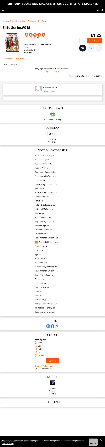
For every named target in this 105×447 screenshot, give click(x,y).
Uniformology (42, 283)
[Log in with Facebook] (52, 326)
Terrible (41, 355)
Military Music (41, 233)
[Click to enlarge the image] (12, 42)
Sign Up (49, 71)
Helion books (42, 196)
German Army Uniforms (46, 192)
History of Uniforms (44, 209)
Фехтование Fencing (45, 308)
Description (8, 58)
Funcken (39, 188)
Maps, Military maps (44, 221)
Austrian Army (41, 168)
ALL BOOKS (42, 159)
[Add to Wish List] (90, 48)
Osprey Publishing (48, 242)
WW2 (38, 295)
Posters (39, 250)
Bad (39, 352)
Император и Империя (46, 303)
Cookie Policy (8, 443)
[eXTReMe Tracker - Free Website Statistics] (52, 384)
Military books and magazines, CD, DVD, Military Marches (52, 4)
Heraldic (39, 201)
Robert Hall (41, 258)
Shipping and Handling (45, 312)
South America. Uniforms (46, 271)
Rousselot (41, 262)
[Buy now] (82, 48)
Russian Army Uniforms (46, 266)
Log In (56, 71)
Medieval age (42, 225)
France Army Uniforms (46, 184)
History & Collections (45, 205)
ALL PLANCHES (43, 164)
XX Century (40, 299)
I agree (93, 442)
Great (40, 342)
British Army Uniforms (45, 176)
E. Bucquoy (41, 180)
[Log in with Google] (57, 326)
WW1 (38, 291)
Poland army (41, 246)
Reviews (20, 58)
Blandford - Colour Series (46, 172)
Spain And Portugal (44, 275)
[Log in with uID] (48, 326)
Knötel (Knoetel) (43, 217)
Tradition (40, 279)
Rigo (37, 254)
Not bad (41, 349)
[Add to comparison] (99, 48)
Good (40, 346)
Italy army (40, 213)
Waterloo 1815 (42, 287)
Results (38, 366)
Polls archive (48, 366)
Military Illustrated (43, 229)
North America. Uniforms (46, 238)
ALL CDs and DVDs (44, 155)
